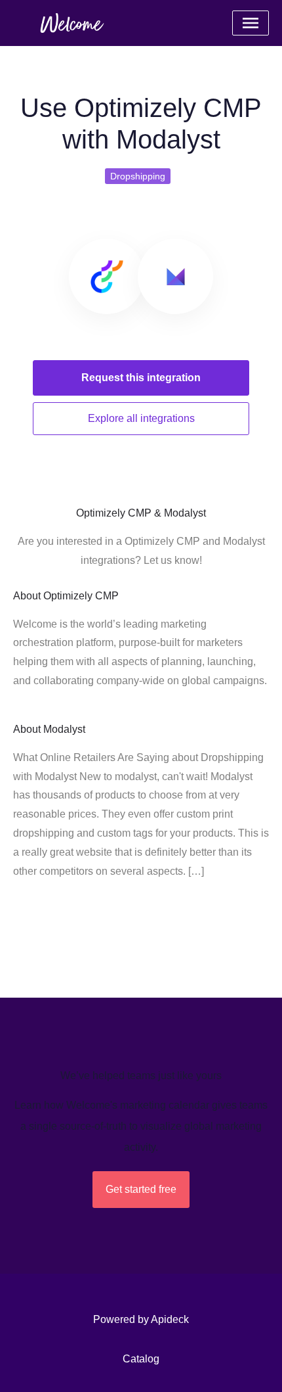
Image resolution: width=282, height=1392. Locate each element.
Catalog (141, 1358)
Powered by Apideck (141, 1319)
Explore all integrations (141, 418)
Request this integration (141, 377)
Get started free (141, 1189)
